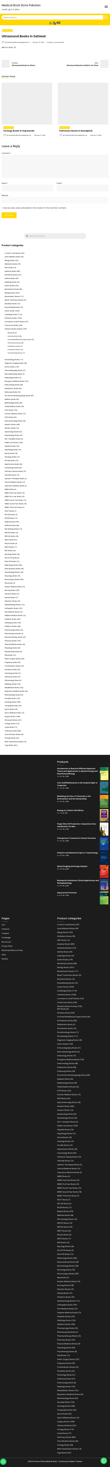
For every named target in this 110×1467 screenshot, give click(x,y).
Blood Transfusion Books (14, 300)
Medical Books (10, 522)
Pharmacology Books (12, 630)
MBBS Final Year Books (13, 493)
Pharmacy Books (11, 641)
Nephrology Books (11, 565)
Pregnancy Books (11, 662)
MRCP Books (9, 540)
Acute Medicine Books (12, 257)
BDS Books (11, 333)
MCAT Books (9, 511)
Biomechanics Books (12, 296)
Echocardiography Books (13, 370)
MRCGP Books (10, 533)
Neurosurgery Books (12, 579)
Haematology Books (12, 435)
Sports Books (9, 709)
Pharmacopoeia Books (13, 633)
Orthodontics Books (14, 343)
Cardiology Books (11, 314)
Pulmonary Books (11, 677)
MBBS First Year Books (13, 496)
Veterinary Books (11, 731)
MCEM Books (9, 518)
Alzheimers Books (11, 264)
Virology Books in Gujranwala (18, 130)
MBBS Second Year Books (14, 504)
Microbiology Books (12, 529)
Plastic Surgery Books (12, 659)
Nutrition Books (10, 594)
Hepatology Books (11, 450)
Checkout (5, 929)
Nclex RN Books (10, 561)
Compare (5, 933)
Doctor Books (10, 367)
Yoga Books (9, 745)
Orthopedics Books (11, 608)
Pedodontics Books (14, 346)
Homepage (6, 937)
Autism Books (10, 286)
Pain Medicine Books (12, 612)
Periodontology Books (15, 353)
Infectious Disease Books (14, 471)
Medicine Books (10, 525)
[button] (3, 1461)
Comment (6, 153)
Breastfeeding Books (12, 307)
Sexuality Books (10, 698)
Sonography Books (11, 706)
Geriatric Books (10, 428)
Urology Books (10, 724)
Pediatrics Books (11, 626)
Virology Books (10, 738)
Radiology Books (11, 684)
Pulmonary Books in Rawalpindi (75, 130)
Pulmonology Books (12, 680)
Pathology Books (11, 623)
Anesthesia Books (11, 275)
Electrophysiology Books (13, 374)
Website (5, 195)
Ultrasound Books (11, 720)
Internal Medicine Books (13, 482)
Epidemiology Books (12, 403)
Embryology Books (11, 378)
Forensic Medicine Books (13, 414)
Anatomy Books (10, 271)
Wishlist (5, 959)
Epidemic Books (10, 399)
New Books (9, 583)
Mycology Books (10, 554)
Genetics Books (10, 424)
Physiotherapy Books (12, 651)
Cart (3, 925)
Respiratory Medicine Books (14, 691)
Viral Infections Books (12, 734)
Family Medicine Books (13, 406)
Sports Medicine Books (13, 713)
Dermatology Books (12, 360)
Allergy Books (9, 260)
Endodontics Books (11, 388)
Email (59, 183)
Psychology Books (11, 673)
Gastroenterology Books (13, 421)
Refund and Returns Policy (12, 950)
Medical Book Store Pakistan (21, 5)
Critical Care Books (11, 325)
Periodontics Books (14, 350)
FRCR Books (9, 417)
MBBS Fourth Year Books (14, 500)
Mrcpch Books (10, 543)
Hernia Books (9, 453)
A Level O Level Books (12, 253)
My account (6, 942)
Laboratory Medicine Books (14, 486)
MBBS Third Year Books (13, 507)
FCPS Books (9, 410)
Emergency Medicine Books (14, 381)
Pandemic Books (10, 619)
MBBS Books (9, 489)
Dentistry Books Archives (14, 329)
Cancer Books (10, 311)
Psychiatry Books (11, 669)
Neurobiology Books (12, 572)
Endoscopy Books (11, 392)
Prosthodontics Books (13, 666)
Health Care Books (11, 442)
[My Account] (50, 22)
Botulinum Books (11, 304)
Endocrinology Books (12, 385)
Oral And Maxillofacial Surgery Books (19, 339)
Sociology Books (10, 702)
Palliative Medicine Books (13, 615)
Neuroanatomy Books (12, 569)
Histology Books (10, 457)
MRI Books (8, 550)
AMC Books (9, 267)
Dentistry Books (13, 336)
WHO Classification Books (14, 742)
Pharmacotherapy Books (13, 637)
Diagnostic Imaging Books (14, 363)
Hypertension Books (12, 464)
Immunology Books (12, 468)
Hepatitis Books (10, 446)
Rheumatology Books (12, 695)
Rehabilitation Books (12, 688)
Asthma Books (10, 278)
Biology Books (10, 293)
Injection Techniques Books (14, 478)
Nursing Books (10, 590)
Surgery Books (10, 716)
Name (5, 183)
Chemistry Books (11, 318)
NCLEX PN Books (11, 558)
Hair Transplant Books (13, 439)
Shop (4, 954)
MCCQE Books (10, 514)
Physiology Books (11, 648)
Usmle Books (9, 727)
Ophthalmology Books (13, 605)
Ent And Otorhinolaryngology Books (17, 396)
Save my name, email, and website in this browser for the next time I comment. (34, 208)
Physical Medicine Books (13, 644)
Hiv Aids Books (10, 460)
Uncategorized (7, 30)
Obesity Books (10, 597)
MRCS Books (9, 547)
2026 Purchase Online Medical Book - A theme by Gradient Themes (55, 1461)
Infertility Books (10, 475)
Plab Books (9, 655)
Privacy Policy (7, 946)
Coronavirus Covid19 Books (14, 322)
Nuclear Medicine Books (13, 587)
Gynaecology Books (12, 432)
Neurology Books (11, 576)
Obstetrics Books (11, 601)
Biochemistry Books (12, 289)
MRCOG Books (10, 536)
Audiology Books (11, 282)
